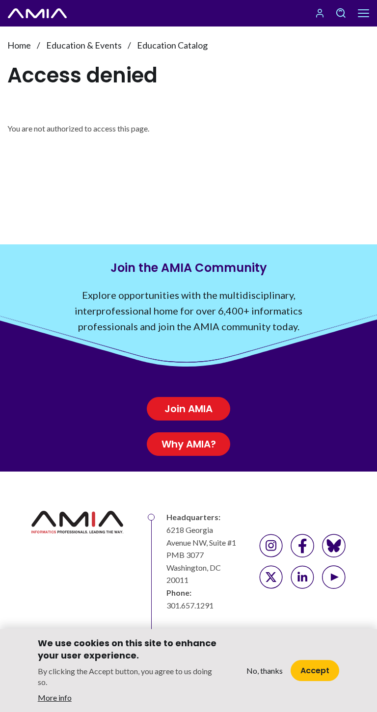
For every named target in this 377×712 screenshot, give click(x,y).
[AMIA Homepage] (37, 13)
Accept (314, 670)
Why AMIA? (189, 444)
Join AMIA (188, 409)
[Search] (341, 13)
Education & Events (84, 45)
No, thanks (264, 670)
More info (55, 697)
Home (19, 45)
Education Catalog (172, 45)
